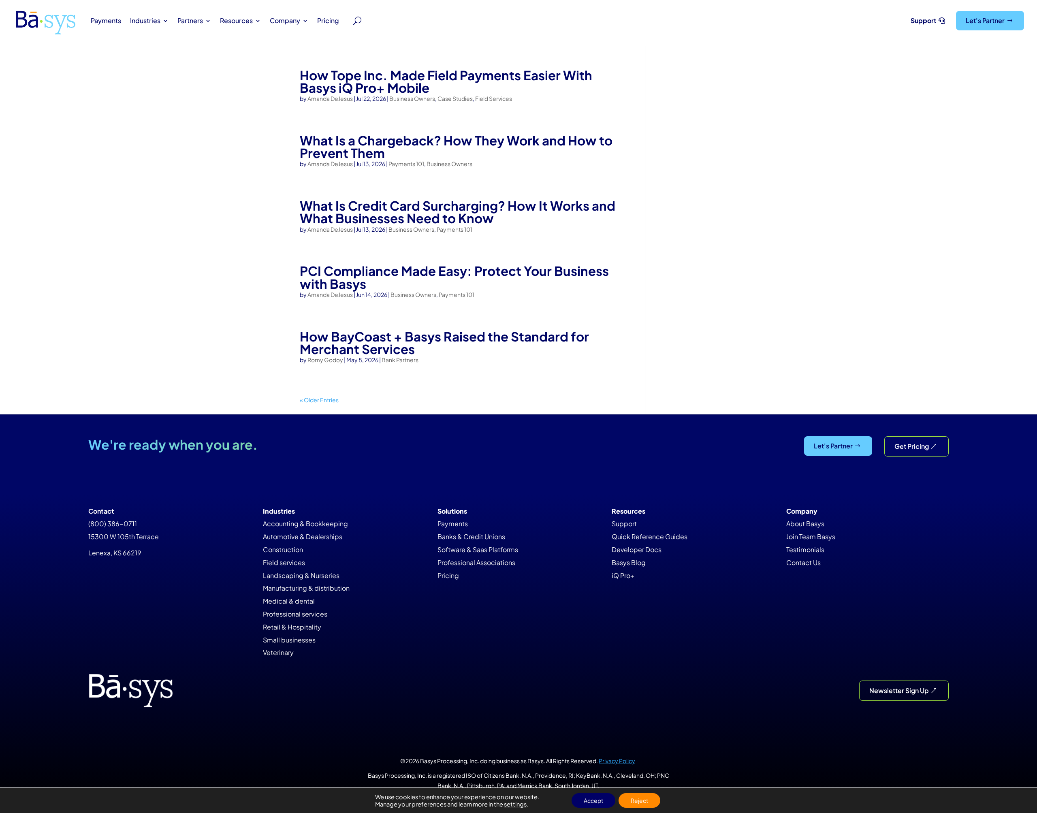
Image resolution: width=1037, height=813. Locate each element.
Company (285, 20)
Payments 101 (406, 163)
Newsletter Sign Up (899, 690)
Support (924, 20)
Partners (190, 20)
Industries (145, 20)
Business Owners (412, 98)
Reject (639, 800)
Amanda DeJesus (330, 98)
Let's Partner (985, 20)
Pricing (328, 20)
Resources (236, 20)
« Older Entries (319, 399)
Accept (593, 800)
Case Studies (455, 98)
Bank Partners (400, 359)
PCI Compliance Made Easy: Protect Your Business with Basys (454, 277)
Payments (106, 20)
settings (515, 804)
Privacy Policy (617, 760)
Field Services (493, 98)
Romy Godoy (325, 359)
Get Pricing (911, 446)
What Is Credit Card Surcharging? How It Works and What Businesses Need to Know (457, 212)
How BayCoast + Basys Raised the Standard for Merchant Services (444, 343)
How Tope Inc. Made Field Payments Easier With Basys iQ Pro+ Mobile (446, 81)
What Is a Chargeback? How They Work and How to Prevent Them (456, 146)
